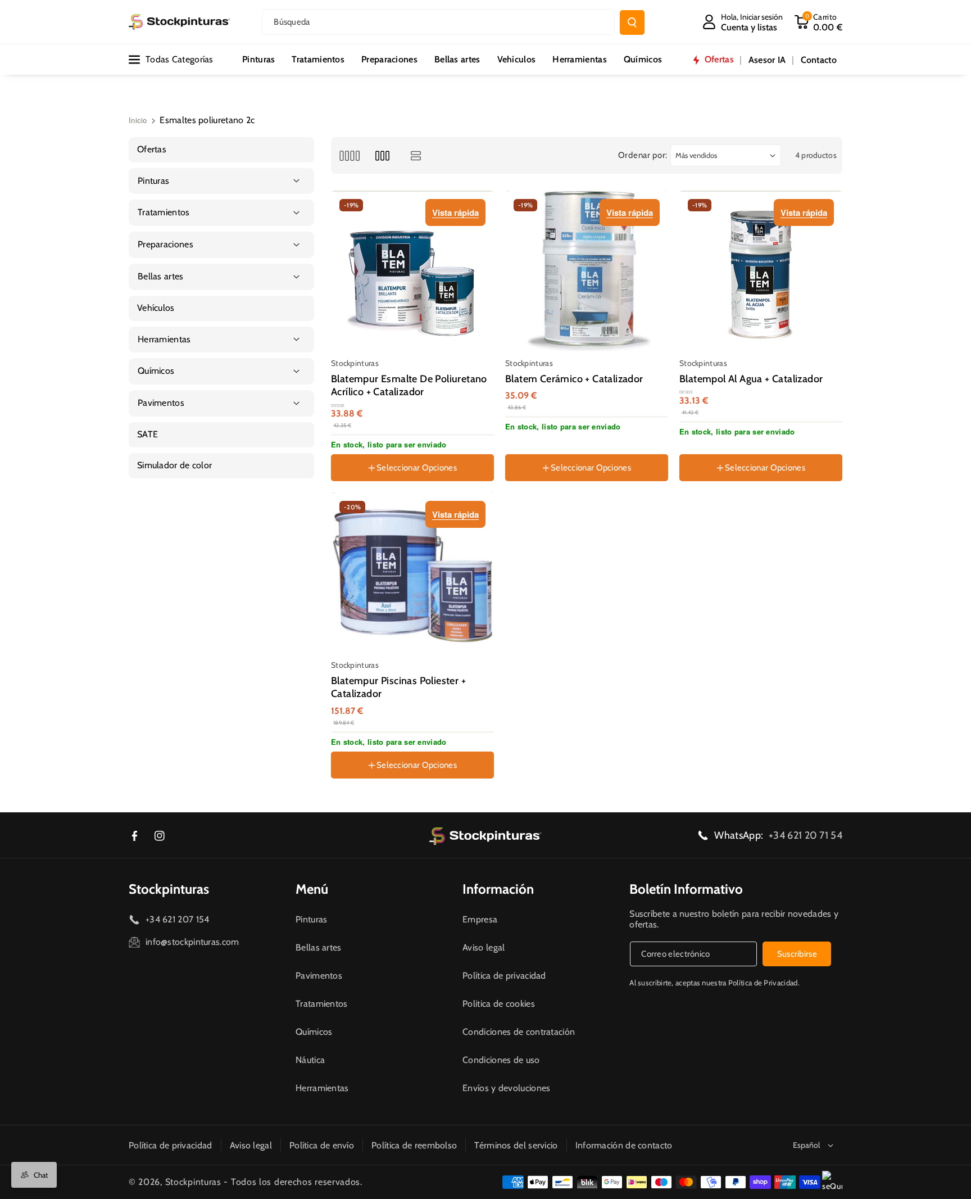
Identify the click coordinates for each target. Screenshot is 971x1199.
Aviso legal (483, 947)
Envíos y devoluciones (506, 1088)
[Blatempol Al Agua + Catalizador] (761, 272)
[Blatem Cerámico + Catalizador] (587, 272)
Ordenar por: (643, 155)
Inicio (138, 120)
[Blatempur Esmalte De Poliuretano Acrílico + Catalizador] (413, 272)
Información (498, 889)
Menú (312, 889)
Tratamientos (322, 1003)
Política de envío (321, 1145)
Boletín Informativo (686, 889)
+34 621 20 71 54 (805, 835)
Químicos (314, 1031)
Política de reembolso (414, 1145)
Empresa (479, 919)
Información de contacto (624, 1145)
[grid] (349, 155)
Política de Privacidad (763, 982)
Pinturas (311, 919)
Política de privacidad (504, 975)
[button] (818, 22)
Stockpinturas (169, 889)
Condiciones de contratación (518, 1031)
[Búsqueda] (632, 22)
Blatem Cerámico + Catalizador (574, 379)
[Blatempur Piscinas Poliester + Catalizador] (413, 573)
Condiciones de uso (500, 1060)
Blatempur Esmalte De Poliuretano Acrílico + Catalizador (409, 385)
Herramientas (322, 1088)
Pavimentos (319, 975)
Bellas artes (319, 947)
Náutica (310, 1060)
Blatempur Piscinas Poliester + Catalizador (398, 687)
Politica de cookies (498, 1003)
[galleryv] (382, 155)
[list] (416, 155)
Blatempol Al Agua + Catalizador (751, 379)
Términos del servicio (515, 1145)
